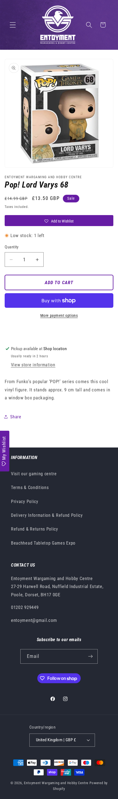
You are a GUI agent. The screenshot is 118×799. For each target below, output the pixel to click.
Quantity (12, 247)
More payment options (59, 315)
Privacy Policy (24, 501)
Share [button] (15, 416)
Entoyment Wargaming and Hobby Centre (56, 783)
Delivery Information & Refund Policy (47, 515)
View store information (33, 364)
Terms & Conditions (30, 487)
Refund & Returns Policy (34, 529)
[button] (13, 25)
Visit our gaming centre (34, 473)
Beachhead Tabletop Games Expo (43, 543)
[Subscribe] (91, 656)
